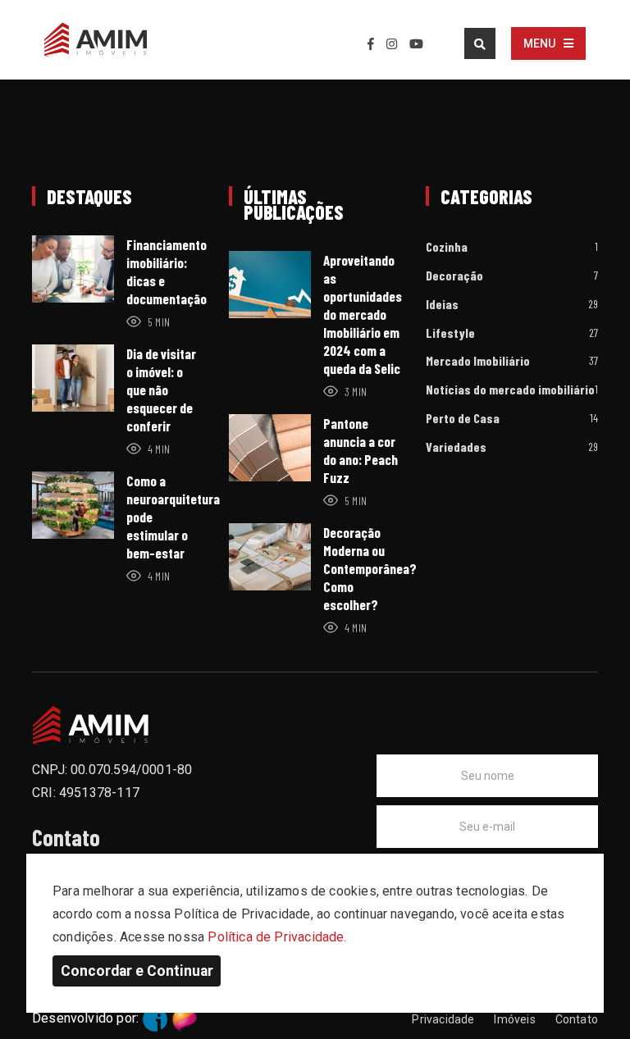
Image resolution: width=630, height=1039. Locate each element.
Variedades (456, 447)
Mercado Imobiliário (478, 361)
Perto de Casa (463, 418)
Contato (576, 1019)
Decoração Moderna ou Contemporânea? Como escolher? (370, 568)
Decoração (454, 276)
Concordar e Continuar (137, 971)
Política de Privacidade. (277, 937)
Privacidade (443, 1019)
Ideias (442, 304)
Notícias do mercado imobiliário (510, 390)
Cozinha (447, 247)
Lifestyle (450, 333)
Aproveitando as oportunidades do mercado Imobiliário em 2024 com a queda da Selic (362, 314)
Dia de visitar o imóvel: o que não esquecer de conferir (161, 389)
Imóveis (514, 1019)
